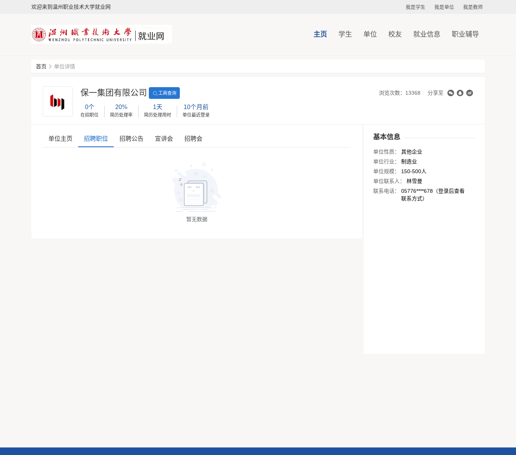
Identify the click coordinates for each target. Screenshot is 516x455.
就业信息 (426, 34)
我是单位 (444, 7)
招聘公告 (131, 138)
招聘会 (193, 138)
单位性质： (386, 152)
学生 (345, 34)
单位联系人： (389, 181)
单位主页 (60, 138)
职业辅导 (465, 34)
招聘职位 (96, 138)
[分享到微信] (450, 93)
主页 (320, 34)
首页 (41, 66)
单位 (370, 34)
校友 (395, 34)
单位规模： (386, 171)
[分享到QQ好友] (460, 93)
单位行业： (386, 161)
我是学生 (415, 7)
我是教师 (473, 7)
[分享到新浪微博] (469, 93)
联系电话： (386, 191)
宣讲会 (164, 138)
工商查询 (167, 93)
